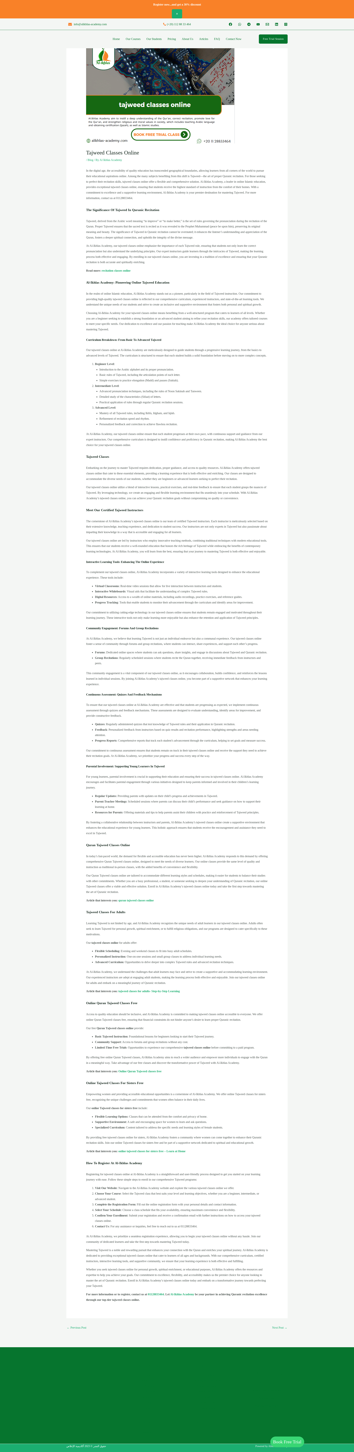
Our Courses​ (133, 39)
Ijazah (206, 1396)
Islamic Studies (207, 1391)
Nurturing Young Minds (267, 1405)
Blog (90, 159)
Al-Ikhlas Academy (182, 1294)
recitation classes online (116, 270)
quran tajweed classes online (136, 900)
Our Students (154, 39)
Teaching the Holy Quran (207, 1380)
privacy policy (207, 1407)
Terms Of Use (207, 1402)
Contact (147, 1407)
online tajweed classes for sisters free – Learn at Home (151, 1151)
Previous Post (76, 1327)
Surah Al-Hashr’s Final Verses (266, 1390)
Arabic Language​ (207, 1386)
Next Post (279, 1327)
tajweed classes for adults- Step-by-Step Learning (149, 991)
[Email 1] (267, 24)
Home (116, 39)
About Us (187, 39)
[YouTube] (258, 24)
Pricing (172, 39)
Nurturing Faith (266, 1398)
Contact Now (234, 39)
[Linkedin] (276, 24)
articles (147, 1396)
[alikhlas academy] (74, 38)
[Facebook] (230, 24)
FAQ (217, 39)
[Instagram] (286, 24)
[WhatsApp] (240, 24)
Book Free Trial (287, 1441)
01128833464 (156, 1294)
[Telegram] (249, 24)
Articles (203, 39)
